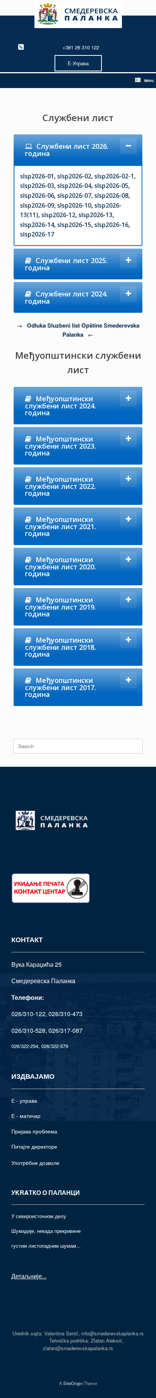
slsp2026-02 (74, 176)
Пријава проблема (34, 1131)
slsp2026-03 (37, 185)
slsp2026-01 (37, 176)
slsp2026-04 (74, 185)
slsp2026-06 (37, 195)
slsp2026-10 (74, 205)
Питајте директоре (34, 1146)
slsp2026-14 (37, 225)
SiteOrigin (73, 1383)
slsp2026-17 (37, 234)
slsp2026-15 (74, 225)
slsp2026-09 (37, 205)
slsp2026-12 (58, 215)
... (44, 1276)
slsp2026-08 (111, 195)
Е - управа (24, 1100)
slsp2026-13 (95, 215)
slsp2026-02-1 (114, 176)
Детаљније (26, 1276)
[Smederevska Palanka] (78, 15)
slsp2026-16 (111, 225)
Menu (149, 80)
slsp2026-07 (74, 195)
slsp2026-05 (111, 185)
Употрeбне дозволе (35, 1162)
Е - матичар (26, 1115)
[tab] (78, 149)
